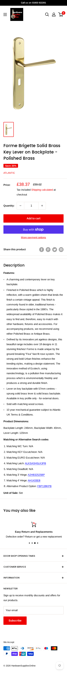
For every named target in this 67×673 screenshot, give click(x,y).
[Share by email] (61, 249)
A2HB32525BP (36, 474)
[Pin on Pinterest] (48, 249)
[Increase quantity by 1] (42, 205)
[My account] (53, 14)
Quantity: (9, 205)
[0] (61, 14)
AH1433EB (34, 480)
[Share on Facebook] (41, 249)
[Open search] (47, 14)
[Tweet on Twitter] (54, 249)
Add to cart (33, 218)
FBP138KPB (44, 486)
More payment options (33, 237)
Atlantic (9, 172)
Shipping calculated (42, 189)
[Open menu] (5, 14)
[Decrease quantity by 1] (20, 205)
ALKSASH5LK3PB (35, 463)
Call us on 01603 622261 (33, 2)
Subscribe (15, 620)
